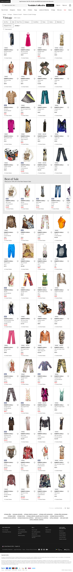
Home (4, 14)
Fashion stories (62, 539)
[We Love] (62, 10)
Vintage (53, 10)
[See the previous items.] (3, 197)
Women (19, 10)
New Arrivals (4, 10)
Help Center (48, 530)
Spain (23, 570)
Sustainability (62, 533)
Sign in (58, 5)
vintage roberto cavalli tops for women (37, 516)
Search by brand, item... (10, 5)
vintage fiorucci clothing (57, 516)
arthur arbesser (54, 518)
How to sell (34, 530)
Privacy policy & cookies (31, 549)
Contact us (48, 532)
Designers (12, 10)
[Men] (26, 10)
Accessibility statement (7, 549)
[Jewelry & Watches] (50, 10)
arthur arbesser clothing (36, 519)
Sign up (64, 5)
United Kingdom (8, 570)
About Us (70, 10)
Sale (65, 10)
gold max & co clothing (41, 518)
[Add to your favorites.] (18, 50)
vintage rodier (12, 516)
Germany (19, 570)
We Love (59, 10)
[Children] (33, 10)
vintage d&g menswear (60, 514)
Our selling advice (36, 532)
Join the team (62, 537)
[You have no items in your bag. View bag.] (70, 5)
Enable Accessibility (5, 1)
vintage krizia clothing (9, 518)
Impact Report (62, 535)
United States (14, 570)
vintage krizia (21, 516)
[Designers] (16, 10)
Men (24, 10)
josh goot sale (64, 518)
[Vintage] (56, 10)
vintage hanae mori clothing (25, 518)
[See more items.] (69, 197)
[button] (70, 5)
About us (61, 531)
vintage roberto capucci (31, 514)
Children (30, 10)
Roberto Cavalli (17, 14)
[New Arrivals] (8, 10)
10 (65, 508)
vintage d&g (7, 514)
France (2, 570)
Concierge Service (6, 532)
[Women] (22, 10)
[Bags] (38, 10)
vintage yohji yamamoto (46, 514)
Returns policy (21, 535)
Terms (23, 549)
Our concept (5, 530)
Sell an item (50, 5)
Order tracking (21, 530)
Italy (26, 570)
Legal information (17, 549)
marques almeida (17, 514)
